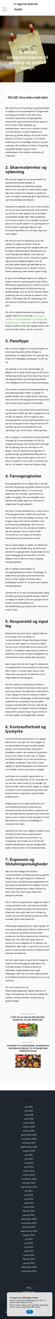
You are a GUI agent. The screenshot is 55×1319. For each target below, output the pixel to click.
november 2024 (29, 1178)
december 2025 (29, 1134)
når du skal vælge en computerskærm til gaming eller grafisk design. (26, 319)
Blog (29, 1287)
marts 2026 (28, 1122)
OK (29, 1312)
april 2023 (28, 1251)
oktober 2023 (28, 1227)
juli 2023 (29, 1239)
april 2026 (28, 1118)
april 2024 (29, 1203)
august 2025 (29, 1150)
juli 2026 (29, 1106)
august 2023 (29, 1235)
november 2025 (29, 1138)
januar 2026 (28, 1130)
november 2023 (28, 1223)
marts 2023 (28, 1255)
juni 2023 (29, 1243)
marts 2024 (28, 1207)
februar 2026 (29, 1126)
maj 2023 (28, 1247)
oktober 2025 (28, 1142)
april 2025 (29, 1166)
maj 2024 (28, 1199)
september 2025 (29, 1146)
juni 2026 (29, 1110)
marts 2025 (28, 1170)
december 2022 (29, 1267)
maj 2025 (28, 1162)
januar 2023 (28, 1263)
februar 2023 (29, 1259)
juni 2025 (29, 1158)
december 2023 (29, 1219)
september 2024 (29, 1187)
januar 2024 (28, 1215)
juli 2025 (29, 1154)
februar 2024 (29, 1211)
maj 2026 (28, 1114)
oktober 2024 (28, 1183)
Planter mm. (29, 1291)
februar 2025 (29, 1174)
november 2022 (28, 1271)
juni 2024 (29, 1195)
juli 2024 (29, 1191)
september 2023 (29, 1231)
